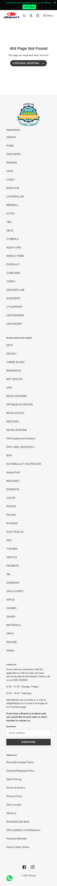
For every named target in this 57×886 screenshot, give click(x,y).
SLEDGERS (13, 298)
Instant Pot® (13, 472)
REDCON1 (12, 421)
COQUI (10, 179)
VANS (9, 171)
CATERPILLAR (15, 196)
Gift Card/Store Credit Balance (23, 830)
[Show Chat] (10, 878)
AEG (9, 540)
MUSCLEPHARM (16, 396)
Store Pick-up (14, 779)
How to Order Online (17, 847)
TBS (8, 222)
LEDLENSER (14, 324)
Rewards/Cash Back (17, 821)
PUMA (10, 145)
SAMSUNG (12, 582)
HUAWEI (11, 608)
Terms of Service (15, 787)
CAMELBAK (13, 273)
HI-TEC (10, 213)
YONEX (10, 281)
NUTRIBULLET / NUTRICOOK (23, 464)
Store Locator (13, 804)
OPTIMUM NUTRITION (19, 404)
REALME (11, 642)
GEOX (10, 230)
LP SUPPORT (14, 307)
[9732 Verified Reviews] (28, 127)
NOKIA (10, 650)
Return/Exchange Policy (20, 762)
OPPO (10, 633)
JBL (8, 574)
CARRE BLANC (15, 362)
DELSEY (11, 353)
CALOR (10, 498)
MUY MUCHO (14, 379)
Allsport (32, 875)
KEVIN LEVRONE (16, 430)
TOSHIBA (12, 548)
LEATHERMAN (15, 315)
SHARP (10, 616)
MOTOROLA (13, 625)
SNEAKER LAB (15, 290)
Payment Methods (16, 838)
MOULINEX (13, 481)
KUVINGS (12, 523)
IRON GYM (12, 188)
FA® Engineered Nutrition (20, 438)
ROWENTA (12, 489)
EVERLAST (13, 264)
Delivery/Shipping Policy (20, 770)
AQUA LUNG (13, 247)
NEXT (9, 345)
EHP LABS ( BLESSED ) (20, 447)
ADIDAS (11, 137)
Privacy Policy (14, 796)
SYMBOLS (12, 239)
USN (9, 387)
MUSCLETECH (15, 413)
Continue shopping (26, 63)
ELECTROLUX (15, 532)
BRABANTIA (13, 370)
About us (11, 813)
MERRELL (12, 205)
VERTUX (11, 557)
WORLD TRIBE (15, 256)
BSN (9, 455)
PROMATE (12, 565)
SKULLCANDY (15, 591)
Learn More (29, 7)
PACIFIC (11, 515)
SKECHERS (13, 154)
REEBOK (11, 162)
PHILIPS (11, 506)
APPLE (10, 599)
